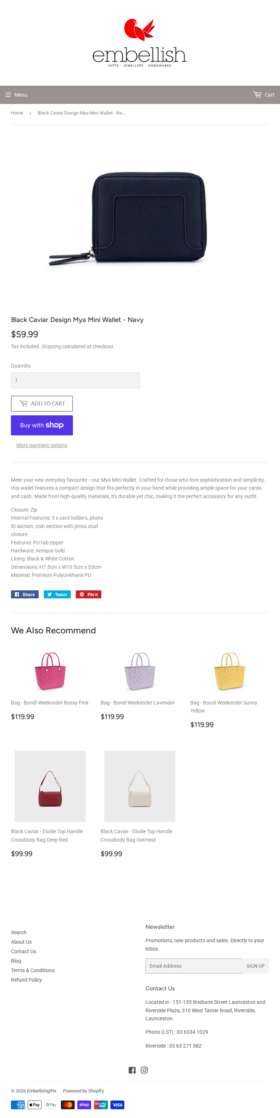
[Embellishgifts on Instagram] (144, 1071)
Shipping (51, 346)
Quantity (21, 366)
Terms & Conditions (33, 970)
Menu (21, 95)
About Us (21, 942)
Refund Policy (26, 980)
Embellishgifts (42, 1091)
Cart (269, 95)
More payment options (41, 445)
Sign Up (255, 966)
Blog (16, 961)
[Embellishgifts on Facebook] (132, 1071)
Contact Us (23, 951)
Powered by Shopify (83, 1091)
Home (17, 113)
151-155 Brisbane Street (200, 1002)
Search (19, 932)
